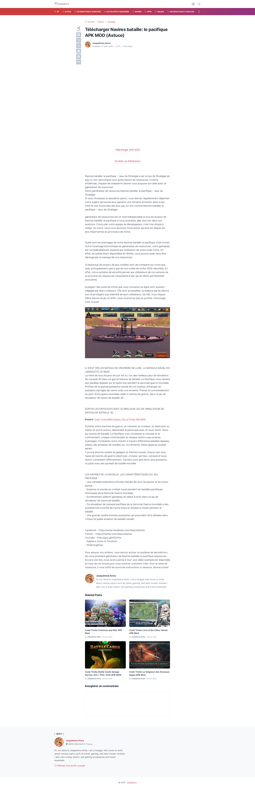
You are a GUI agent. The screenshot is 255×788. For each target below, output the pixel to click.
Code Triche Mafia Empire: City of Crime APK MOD (120, 419)
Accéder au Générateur (128, 161)
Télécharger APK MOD (127, 149)
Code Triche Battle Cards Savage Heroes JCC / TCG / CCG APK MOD (103, 673)
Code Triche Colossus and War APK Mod (103, 631)
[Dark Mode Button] (193, 4)
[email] (78, 62)
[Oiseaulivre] (63, 4)
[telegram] (78, 51)
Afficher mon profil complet (71, 765)
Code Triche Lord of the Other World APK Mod (148, 631)
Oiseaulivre (132, 782)
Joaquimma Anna (75, 740)
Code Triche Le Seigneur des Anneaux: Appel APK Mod (149, 673)
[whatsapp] (78, 45)
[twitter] (78, 40)
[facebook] (78, 34)
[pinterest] (78, 56)
